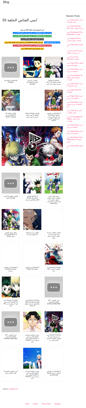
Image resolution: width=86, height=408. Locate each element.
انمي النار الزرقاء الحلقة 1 (52, 42)
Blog (6, 2)
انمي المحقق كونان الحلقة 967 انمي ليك (32, 30)
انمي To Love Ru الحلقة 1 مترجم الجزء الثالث (74, 52)
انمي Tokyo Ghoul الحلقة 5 (75, 45)
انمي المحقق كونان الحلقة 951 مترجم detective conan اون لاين (24, 42)
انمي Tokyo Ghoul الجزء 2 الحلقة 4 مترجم (75, 70)
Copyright (57, 404)
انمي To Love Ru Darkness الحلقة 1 (73, 58)
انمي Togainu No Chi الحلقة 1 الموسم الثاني (74, 39)
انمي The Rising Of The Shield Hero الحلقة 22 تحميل (75, 139)
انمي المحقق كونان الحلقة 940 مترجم (32, 49)
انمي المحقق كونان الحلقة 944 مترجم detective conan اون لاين (32, 33)
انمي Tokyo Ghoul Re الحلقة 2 (74, 91)
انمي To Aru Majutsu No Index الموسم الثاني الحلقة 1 (75, 77)
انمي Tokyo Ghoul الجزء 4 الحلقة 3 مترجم (75, 126)
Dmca (27, 404)
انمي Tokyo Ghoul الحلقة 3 (75, 147)
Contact (35, 404)
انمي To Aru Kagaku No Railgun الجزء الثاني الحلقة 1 (75, 119)
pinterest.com (13, 389)
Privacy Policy (46, 404)
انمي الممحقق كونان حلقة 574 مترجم (32, 39)
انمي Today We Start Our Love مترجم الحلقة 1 (75, 27)
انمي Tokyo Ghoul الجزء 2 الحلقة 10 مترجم (75, 97)
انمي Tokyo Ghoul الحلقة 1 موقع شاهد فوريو (75, 64)
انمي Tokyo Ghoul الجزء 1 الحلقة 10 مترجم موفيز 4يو (75, 104)
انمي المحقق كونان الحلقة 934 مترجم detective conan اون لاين (32, 46)
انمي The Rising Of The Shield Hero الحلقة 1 (75, 33)
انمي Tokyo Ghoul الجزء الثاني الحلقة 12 (75, 85)
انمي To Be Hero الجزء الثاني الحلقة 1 (74, 111)
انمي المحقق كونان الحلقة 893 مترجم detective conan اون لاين (32, 36)
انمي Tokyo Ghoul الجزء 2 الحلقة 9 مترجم (75, 132)
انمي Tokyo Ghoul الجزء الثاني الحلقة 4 (75, 21)
